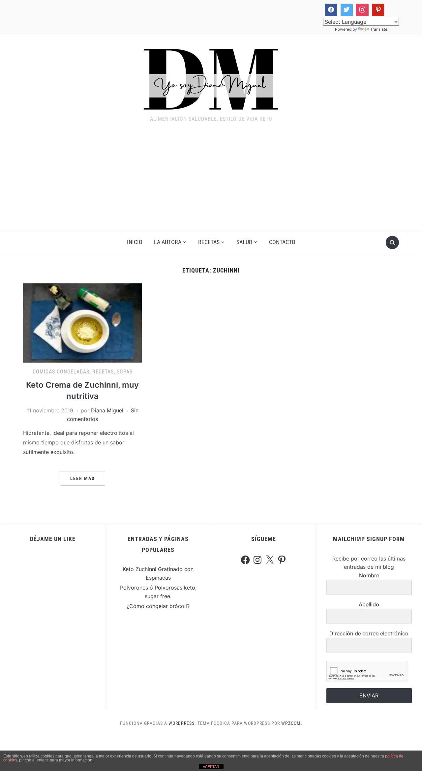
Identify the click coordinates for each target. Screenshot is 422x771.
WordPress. (182, 723)
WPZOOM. (291, 723)
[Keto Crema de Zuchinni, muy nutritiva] (82, 322)
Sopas (125, 372)
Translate (378, 29)
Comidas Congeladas (61, 372)
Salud (244, 242)
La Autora (167, 242)
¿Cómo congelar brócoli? (158, 606)
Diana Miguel (107, 410)
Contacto (282, 242)
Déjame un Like (52, 538)
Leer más (82, 478)
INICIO (134, 242)
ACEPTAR (211, 767)
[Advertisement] (211, 181)
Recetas (209, 242)
